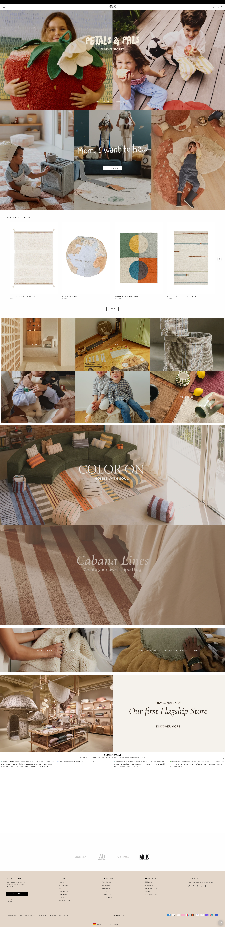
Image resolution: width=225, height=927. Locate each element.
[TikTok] (201, 886)
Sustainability (106, 888)
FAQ (60, 888)
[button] (28, 796)
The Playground (107, 897)
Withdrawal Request (65, 900)
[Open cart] (221, 7)
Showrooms (149, 885)
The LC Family (106, 891)
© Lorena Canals (119, 915)
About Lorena (106, 882)
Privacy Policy (12, 915)
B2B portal (148, 882)
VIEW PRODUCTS (122, 101)
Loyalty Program (41, 915)
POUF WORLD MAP (69, 296)
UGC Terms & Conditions (55, 915)
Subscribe (16, 893)
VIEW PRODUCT (122, 616)
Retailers (148, 891)
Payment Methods (30, 915)
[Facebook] (193, 886)
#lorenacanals (208, 882)
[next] (219, 259)
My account (62, 897)
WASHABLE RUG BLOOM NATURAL (23, 296)
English (205, 7)
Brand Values (106, 885)
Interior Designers (151, 894)
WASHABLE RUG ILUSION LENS (126, 296)
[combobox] (102, 924)
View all (112, 308)
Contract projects (151, 888)
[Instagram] (189, 886)
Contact (61, 882)
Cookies (20, 915)
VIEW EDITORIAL (102, 101)
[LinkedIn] (205, 886)
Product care (63, 894)
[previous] (5, 259)
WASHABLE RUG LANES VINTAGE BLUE (181, 296)
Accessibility (67, 915)
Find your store (63, 885)
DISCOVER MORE (112, 168)
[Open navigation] (4, 7)
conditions (11, 899)
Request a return (64, 891)
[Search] (214, 7)
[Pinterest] (197, 886)
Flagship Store (106, 894)
